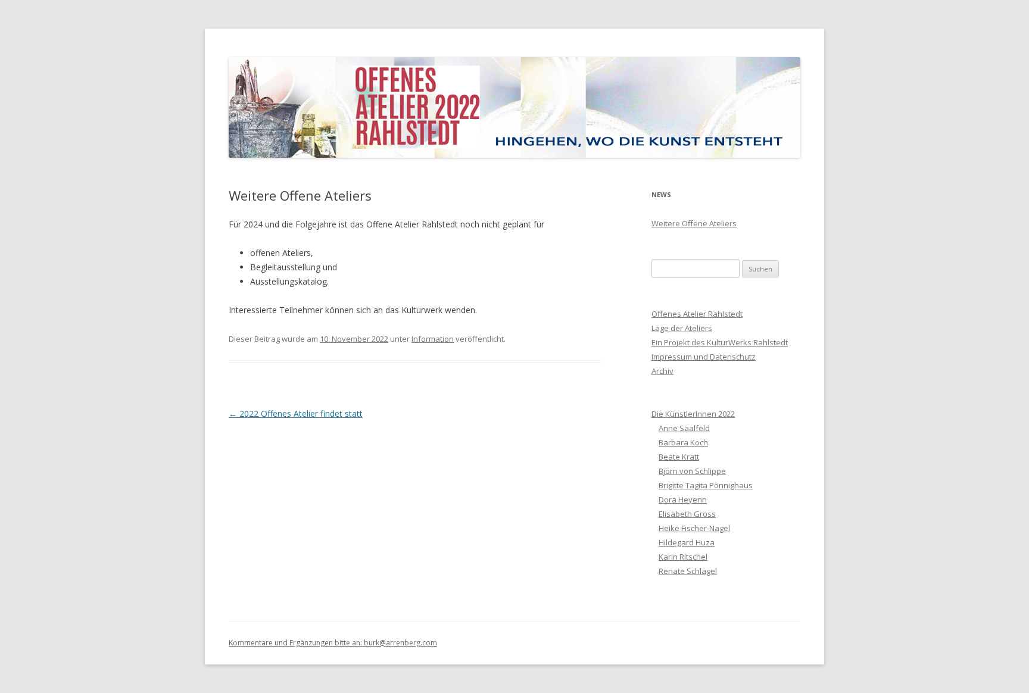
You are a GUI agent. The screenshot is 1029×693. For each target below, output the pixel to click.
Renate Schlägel (688, 571)
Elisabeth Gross (687, 513)
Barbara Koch (683, 442)
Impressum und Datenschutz (703, 356)
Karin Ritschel (683, 556)
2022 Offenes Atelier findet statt (296, 413)
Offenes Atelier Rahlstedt (697, 313)
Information (432, 338)
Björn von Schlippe (692, 471)
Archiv (662, 371)
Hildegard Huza (687, 542)
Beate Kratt (679, 456)
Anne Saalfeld (684, 428)
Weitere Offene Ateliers (694, 223)
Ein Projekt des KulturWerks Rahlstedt (719, 342)
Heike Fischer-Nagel (694, 528)
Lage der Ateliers (681, 328)
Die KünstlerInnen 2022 (693, 413)
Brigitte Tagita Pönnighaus (706, 485)
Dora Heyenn (683, 499)
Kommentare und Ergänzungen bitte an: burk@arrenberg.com (333, 643)
